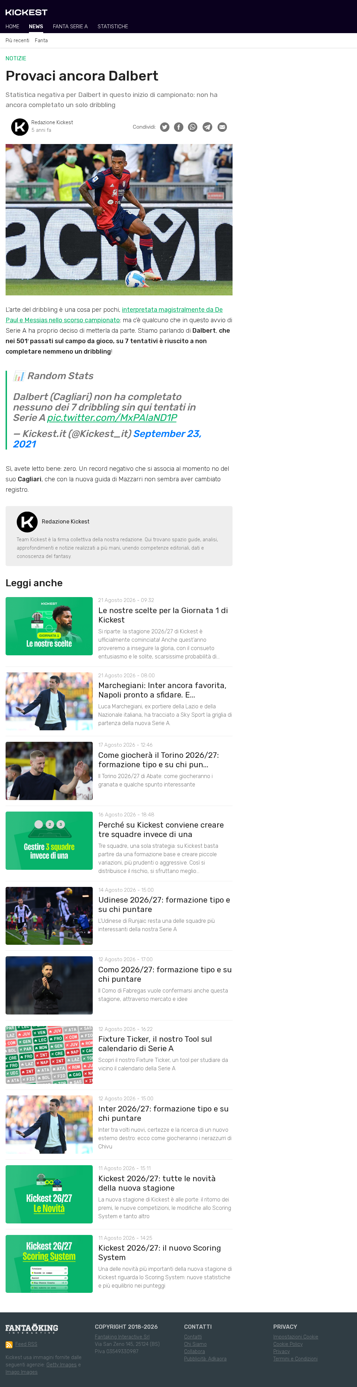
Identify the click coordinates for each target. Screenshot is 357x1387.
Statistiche (113, 26)
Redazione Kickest (52, 123)
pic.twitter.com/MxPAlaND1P (111, 417)
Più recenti (17, 41)
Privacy (281, 1352)
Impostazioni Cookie (295, 1337)
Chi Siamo (195, 1344)
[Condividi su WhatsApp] (192, 127)
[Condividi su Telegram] (207, 127)
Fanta (41, 41)
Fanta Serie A (70, 26)
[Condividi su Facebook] (178, 127)
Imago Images (22, 1372)
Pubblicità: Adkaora (205, 1359)
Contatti (193, 1337)
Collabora (194, 1352)
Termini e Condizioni (295, 1359)
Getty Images (61, 1365)
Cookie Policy (288, 1344)
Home (12, 26)
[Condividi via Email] (222, 127)
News (36, 26)
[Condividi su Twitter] (164, 127)
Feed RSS (26, 1344)
